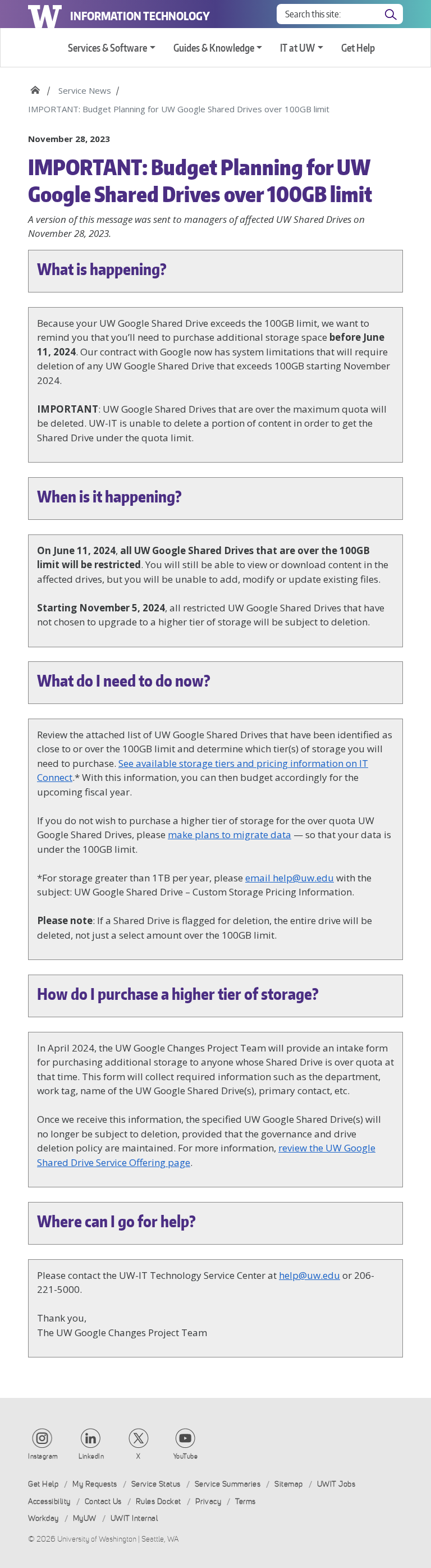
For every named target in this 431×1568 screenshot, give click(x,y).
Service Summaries (228, 1484)
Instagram (43, 1456)
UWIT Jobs (336, 1484)
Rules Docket (158, 1501)
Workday (43, 1518)
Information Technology (140, 15)
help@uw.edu (309, 1275)
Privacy (208, 1501)
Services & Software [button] (107, 47)
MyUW (85, 1518)
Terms (245, 1501)
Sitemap (288, 1484)
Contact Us (103, 1501)
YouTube (185, 1456)
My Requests (94, 1484)
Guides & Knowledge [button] (213, 47)
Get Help (358, 47)
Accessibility (49, 1501)
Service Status (156, 1484)
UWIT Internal (134, 1518)
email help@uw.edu (289, 877)
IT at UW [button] (297, 47)
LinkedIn (91, 1456)
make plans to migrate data (229, 834)
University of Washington (45, 14)
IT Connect (35, 86)
